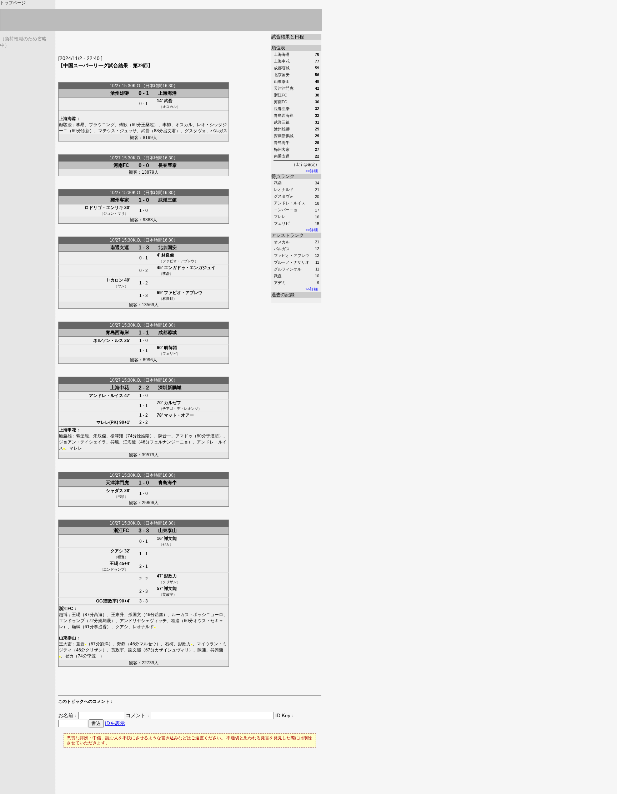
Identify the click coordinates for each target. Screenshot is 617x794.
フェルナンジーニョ (169, 442)
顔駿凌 (65, 124)
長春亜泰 (167, 165)
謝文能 (170, 538)
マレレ (280, 216)
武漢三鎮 (167, 200)
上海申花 (119, 387)
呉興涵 (216, 649)
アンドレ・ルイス (289, 203)
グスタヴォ (284, 196)
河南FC (121, 165)
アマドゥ (183, 435)
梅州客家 (119, 200)
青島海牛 (167, 482)
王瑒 (114, 563)
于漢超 (212, 435)
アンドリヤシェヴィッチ (143, 620)
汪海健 (129, 442)
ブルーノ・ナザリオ (291, 262)
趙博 (63, 614)
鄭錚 (121, 643)
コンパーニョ (285, 210)
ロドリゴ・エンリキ (104, 207)
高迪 (98, 614)
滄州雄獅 (119, 93)
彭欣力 (170, 576)
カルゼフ (172, 402)
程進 (121, 557)
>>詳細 (312, 171)
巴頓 (121, 496)
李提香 (100, 626)
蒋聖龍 (82, 435)
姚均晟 (104, 620)
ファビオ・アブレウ (291, 255)
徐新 (85, 130)
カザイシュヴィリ (172, 649)
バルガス (282, 249)
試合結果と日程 (287, 36)
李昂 (80, 124)
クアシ (116, 551)
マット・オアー (179, 415)
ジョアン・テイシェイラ (82, 442)
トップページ (13, 2)
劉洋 (104, 643)
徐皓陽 (143, 435)
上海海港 (167, 93)
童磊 (80, 643)
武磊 (278, 182)
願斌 (76, 626)
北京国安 (167, 247)
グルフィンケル (287, 269)
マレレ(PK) (107, 422)
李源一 (93, 656)
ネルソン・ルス (108, 340)
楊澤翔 (116, 435)
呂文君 (169, 130)
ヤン (121, 286)
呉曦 (114, 442)
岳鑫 (159, 614)
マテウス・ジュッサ (117, 130)
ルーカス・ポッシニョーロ (197, 614)
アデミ (280, 283)
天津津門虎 (117, 482)
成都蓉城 (167, 332)
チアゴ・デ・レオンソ (180, 409)
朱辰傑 (99, 435)
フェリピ (282, 223)
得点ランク (283, 176)
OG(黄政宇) (107, 601)
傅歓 (123, 124)
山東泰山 (167, 530)
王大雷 (65, 643)
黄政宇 (167, 594)
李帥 (166, 124)
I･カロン (115, 280)
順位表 (278, 47)
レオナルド (284, 189)
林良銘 (167, 255)
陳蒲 (201, 649)
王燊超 (147, 124)
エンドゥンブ (114, 569)
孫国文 (134, 614)
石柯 (169, 643)
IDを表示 (115, 723)
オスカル (282, 242)
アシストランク (287, 235)
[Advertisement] (141, 44)
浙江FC (121, 530)
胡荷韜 (170, 347)
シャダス (114, 490)
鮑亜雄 (65, 435)
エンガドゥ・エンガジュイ (189, 267)
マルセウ (147, 643)
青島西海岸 (117, 332)
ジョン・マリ (114, 213)
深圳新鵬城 (169, 387)
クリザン (169, 582)
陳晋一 (164, 435)
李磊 (166, 274)
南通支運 (119, 247)
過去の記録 (283, 294)
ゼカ (166, 544)
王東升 (117, 614)
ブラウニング (102, 124)
